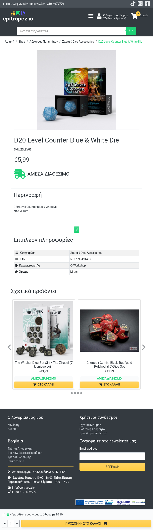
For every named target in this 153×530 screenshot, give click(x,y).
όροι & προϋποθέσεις (93, 433)
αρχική (9, 41)
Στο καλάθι (46, 384)
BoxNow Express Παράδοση (25, 452)
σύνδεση (13, 425)
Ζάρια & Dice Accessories (78, 41)
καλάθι (12, 429)
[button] (76, 229)
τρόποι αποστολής (20, 448)
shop (22, 41)
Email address (88, 448)
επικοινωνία (16, 461)
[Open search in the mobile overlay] (76, 31)
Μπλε (73, 271)
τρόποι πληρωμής (19, 457)
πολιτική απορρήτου (92, 429)
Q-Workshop (78, 265)
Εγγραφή (112, 467)
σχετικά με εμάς (90, 425)
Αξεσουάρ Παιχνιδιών (43, 41)
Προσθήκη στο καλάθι (83, 523)
